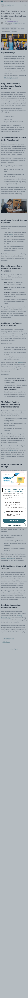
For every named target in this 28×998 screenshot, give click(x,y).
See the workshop (14, 520)
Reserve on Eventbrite (14, 525)
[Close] (24, 472)
